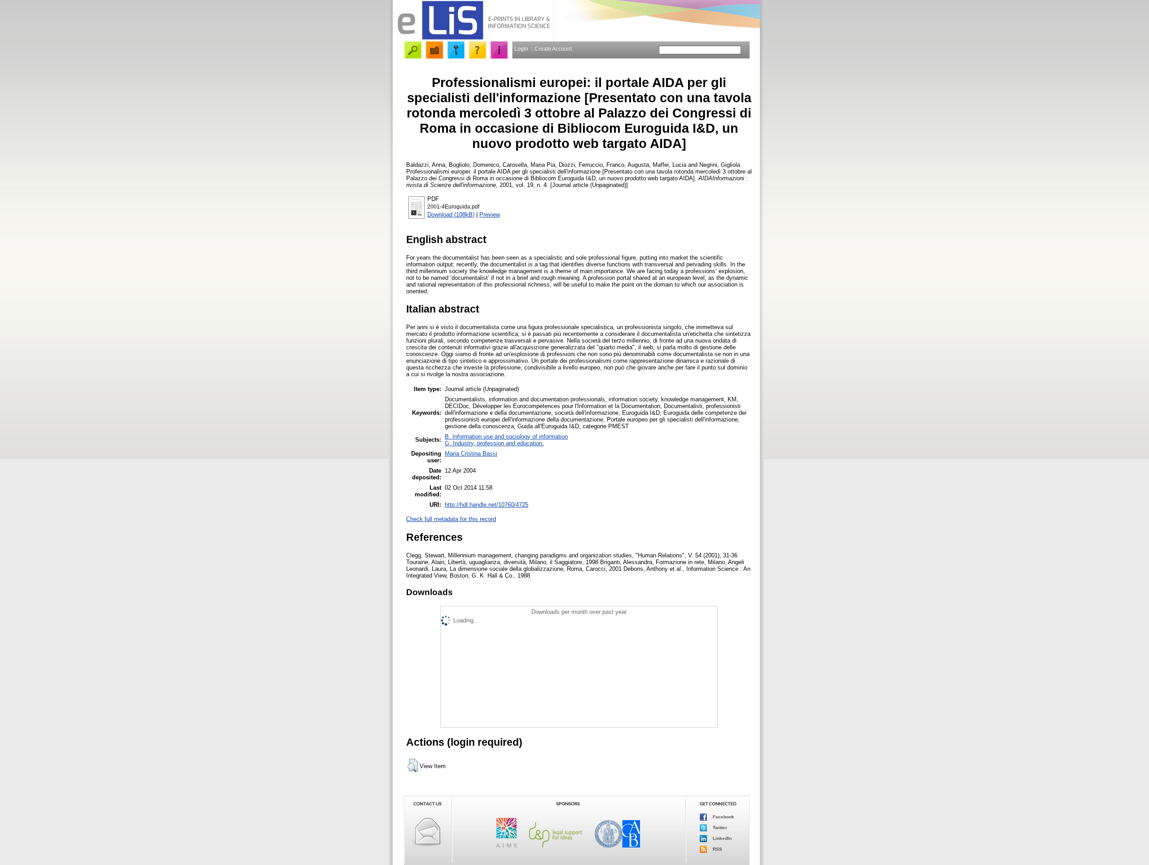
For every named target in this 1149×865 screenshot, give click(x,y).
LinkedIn (721, 837)
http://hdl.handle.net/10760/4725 (486, 504)
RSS (716, 848)
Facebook (722, 816)
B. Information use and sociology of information (506, 436)
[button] (413, 765)
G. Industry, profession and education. (494, 443)
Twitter (719, 827)
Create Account (553, 49)
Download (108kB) (450, 214)
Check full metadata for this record (451, 519)
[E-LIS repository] (473, 38)
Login (521, 49)
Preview (489, 214)
